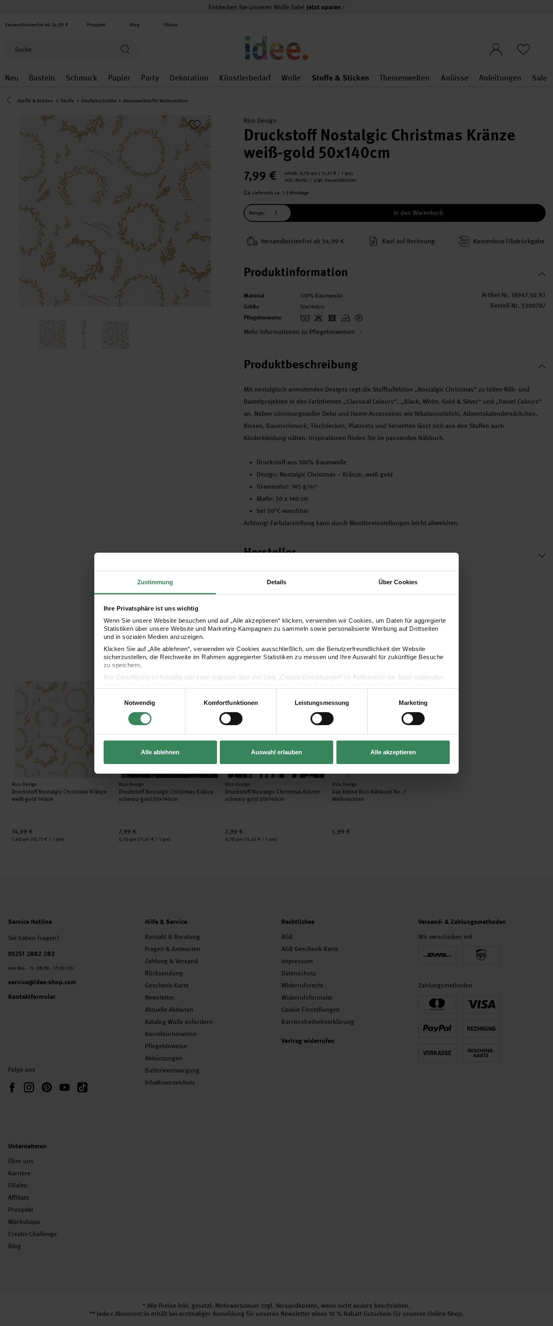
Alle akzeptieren (393, 752)
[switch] (230, 718)
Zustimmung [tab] (155, 581)
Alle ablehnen (160, 752)
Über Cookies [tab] (398, 581)
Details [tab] (277, 581)
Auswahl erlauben (276, 752)
